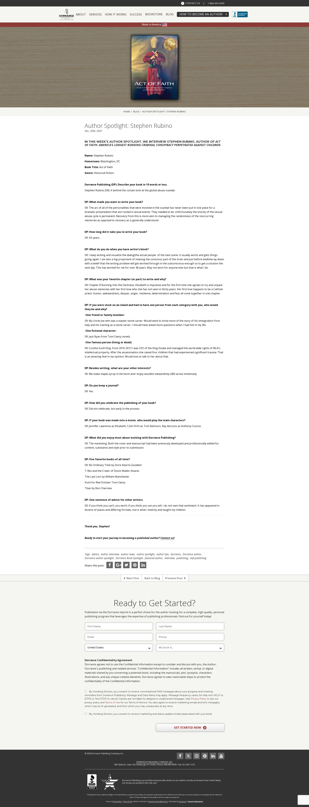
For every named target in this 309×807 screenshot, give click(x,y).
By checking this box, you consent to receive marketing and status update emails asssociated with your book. (150, 713)
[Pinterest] (134, 565)
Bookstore (154, 14)
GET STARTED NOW (188, 727)
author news (128, 554)
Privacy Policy (198, 698)
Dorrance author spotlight (99, 558)
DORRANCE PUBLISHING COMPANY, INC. (154, 762)
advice (95, 554)
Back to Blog (152, 578)
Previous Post (174, 578)
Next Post (132, 578)
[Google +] (118, 565)
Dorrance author (192, 554)
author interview (110, 554)
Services (95, 14)
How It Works (115, 14)
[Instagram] (196, 756)
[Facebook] (109, 565)
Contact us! (167, 538)
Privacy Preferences (195, 801)
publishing (182, 558)
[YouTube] (221, 756)
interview (169, 558)
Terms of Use (112, 702)
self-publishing (198, 558)
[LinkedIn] (143, 565)
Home (126, 111)
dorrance (176, 554)
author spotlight (145, 554)
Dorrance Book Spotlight (129, 558)
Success (136, 14)
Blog (170, 14)
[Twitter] (126, 565)
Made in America (151, 24)
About (81, 14)
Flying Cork (182, 801)
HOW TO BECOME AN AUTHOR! (200, 14)
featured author (154, 558)
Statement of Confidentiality (158, 801)
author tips (162, 554)
